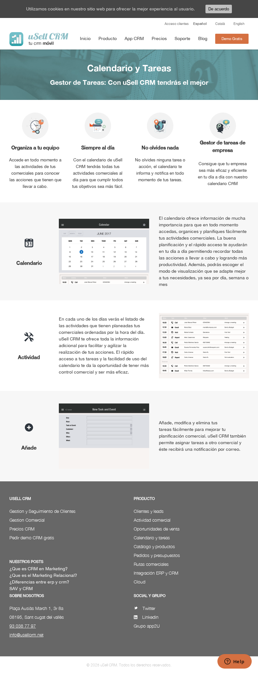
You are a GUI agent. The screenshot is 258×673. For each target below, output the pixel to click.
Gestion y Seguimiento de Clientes (42, 511)
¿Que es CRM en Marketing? (38, 568)
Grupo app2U (147, 626)
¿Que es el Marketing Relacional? (43, 575)
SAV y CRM (21, 588)
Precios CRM (22, 528)
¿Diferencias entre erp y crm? (39, 581)
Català (220, 24)
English (238, 24)
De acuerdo (218, 9)
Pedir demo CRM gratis (31, 537)
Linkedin (150, 617)
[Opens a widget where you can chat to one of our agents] (234, 662)
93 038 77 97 (22, 626)
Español (200, 23)
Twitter (149, 608)
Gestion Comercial (27, 520)
